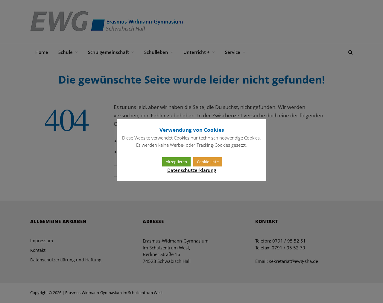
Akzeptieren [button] (176, 161)
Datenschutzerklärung (191, 170)
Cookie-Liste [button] (208, 161)
